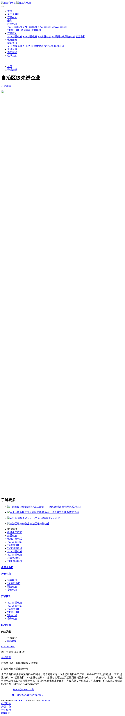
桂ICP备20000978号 (23, 689)
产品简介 (12, 33)
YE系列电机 (13, 30)
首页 (9, 11)
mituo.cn (45, 700)
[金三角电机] (62, 2)
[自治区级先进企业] (18, 523)
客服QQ (11, 641)
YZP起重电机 (30, 27)
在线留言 (6, 657)
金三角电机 (13, 14)
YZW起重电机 (59, 27)
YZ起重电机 (44, 27)
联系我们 (12, 55)
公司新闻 (18, 46)
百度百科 (12, 49)
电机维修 (12, 39)
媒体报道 (38, 46)
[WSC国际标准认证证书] (21, 518)
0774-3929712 (8, 646)
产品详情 (6, 86)
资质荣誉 (12, 52)
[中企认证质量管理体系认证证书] (26, 512)
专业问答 (49, 46)
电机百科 (59, 46)
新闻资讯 (12, 43)
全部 (9, 20)
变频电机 (36, 30)
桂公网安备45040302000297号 (28, 695)
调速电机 (26, 30)
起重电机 (12, 23)
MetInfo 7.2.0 (20, 700)
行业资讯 (28, 46)
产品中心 (12, 17)
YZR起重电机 (14, 27)
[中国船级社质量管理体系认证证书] (27, 506)
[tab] (62, 86)
